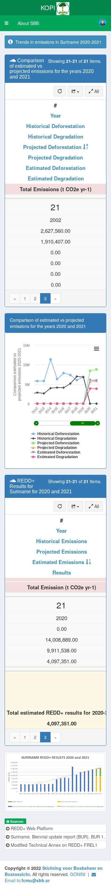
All (96, 91)
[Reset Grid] (60, 91)
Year (55, 115)
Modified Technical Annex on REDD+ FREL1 (53, 845)
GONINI (77, 874)
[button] (6, 23)
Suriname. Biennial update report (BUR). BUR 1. (57, 837)
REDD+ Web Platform (31, 828)
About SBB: (29, 23)
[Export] (75, 91)
